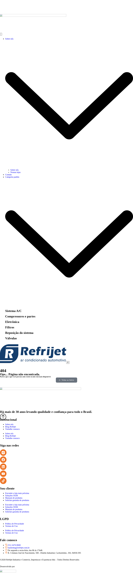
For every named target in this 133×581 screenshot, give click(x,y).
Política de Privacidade (14, 524)
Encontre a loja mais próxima (17, 493)
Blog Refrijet (10, 427)
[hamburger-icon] (1, 34)
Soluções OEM (11, 495)
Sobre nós (14, 170)
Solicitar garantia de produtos (17, 500)
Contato (8, 175)
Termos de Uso (11, 526)
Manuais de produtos (13, 498)
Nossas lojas (15, 172)
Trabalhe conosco (12, 429)
